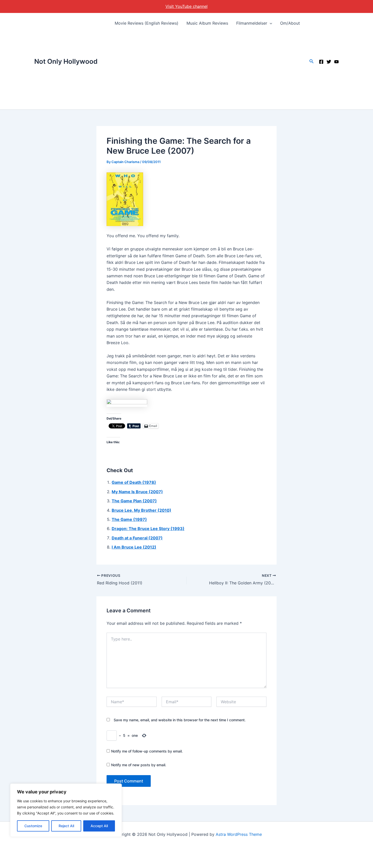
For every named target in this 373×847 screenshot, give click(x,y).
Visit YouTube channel (186, 6)
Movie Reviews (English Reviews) (146, 23)
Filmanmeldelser (251, 23)
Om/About (290, 23)
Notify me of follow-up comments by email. (147, 751)
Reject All (66, 826)
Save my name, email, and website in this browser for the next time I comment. (180, 720)
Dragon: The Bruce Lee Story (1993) (148, 528)
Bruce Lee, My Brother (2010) (141, 510)
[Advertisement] (207, 71)
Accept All (99, 826)
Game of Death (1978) (134, 482)
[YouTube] (336, 61)
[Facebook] (321, 61)
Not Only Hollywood (65, 61)
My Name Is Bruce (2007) (137, 491)
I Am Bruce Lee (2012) (134, 547)
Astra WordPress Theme (239, 834)
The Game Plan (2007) (134, 500)
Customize (33, 826)
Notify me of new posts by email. (138, 765)
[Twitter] (329, 61)
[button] (269, 23)
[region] (66, 810)
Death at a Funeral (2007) (137, 537)
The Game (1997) (129, 519)
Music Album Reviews (207, 23)
